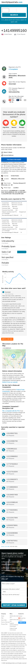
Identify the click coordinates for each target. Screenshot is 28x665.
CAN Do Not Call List (14, 620)
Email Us (22, 622)
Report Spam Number (14, 605)
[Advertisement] (14, 51)
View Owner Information (14, 159)
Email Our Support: (22, 619)
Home (2, 546)
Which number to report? (8, 583)
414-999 (7, 546)
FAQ (2, 618)
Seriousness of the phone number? (11, 589)
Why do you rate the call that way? (10, 594)
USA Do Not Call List (14, 616)
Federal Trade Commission (13, 629)
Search (14, 15)
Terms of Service (5, 622)
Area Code (4, 620)
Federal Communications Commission (14, 625)
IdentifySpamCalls (12, 2)
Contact (20, 616)
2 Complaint (13, 69)
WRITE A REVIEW (7, 339)
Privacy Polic (4, 624)
